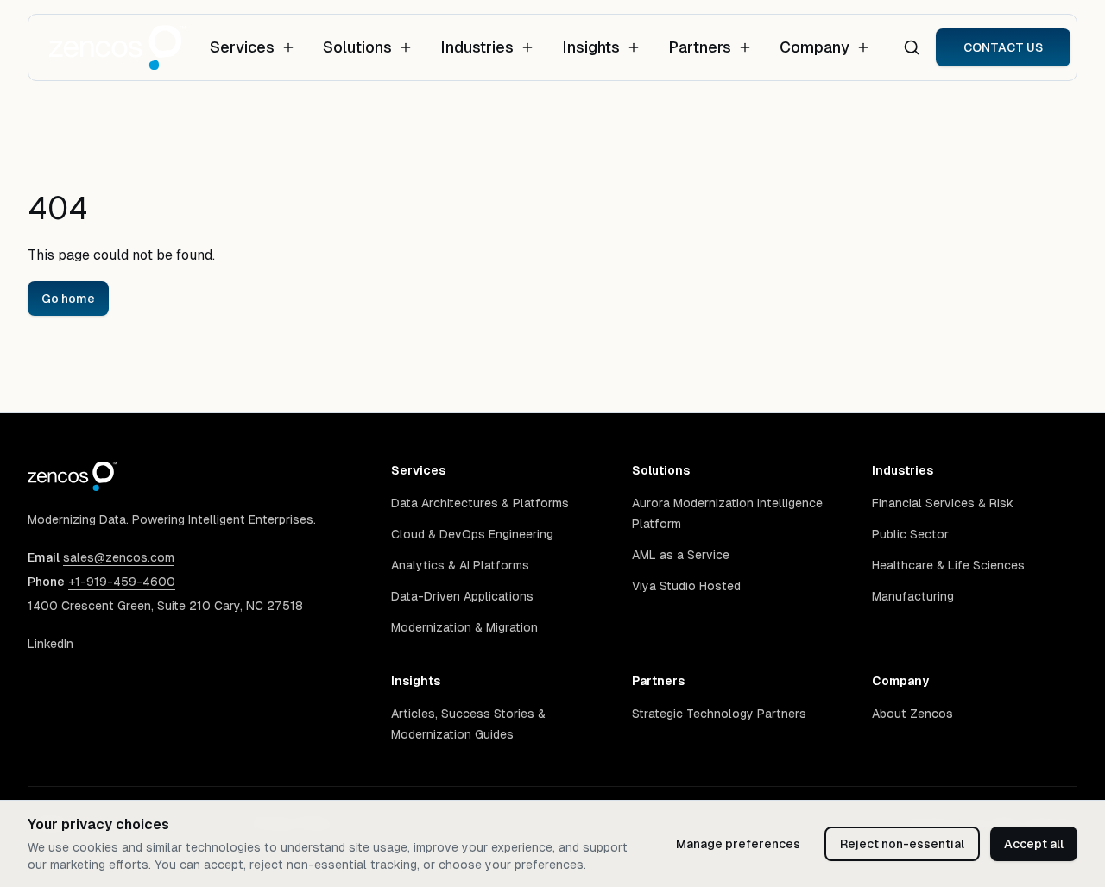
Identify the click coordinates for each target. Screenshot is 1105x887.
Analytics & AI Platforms (460, 565)
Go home (68, 298)
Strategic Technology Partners (719, 713)
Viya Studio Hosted (686, 586)
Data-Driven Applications (462, 596)
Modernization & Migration (464, 627)
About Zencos (912, 713)
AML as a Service (680, 555)
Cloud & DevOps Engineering (472, 534)
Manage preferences (738, 844)
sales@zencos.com (118, 557)
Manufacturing (913, 596)
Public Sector (910, 534)
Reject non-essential (902, 844)
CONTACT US (1003, 47)
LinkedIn (50, 644)
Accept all (1034, 844)
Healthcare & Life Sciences (948, 565)
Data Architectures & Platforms (480, 503)
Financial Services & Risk (942, 503)
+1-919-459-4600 (121, 581)
